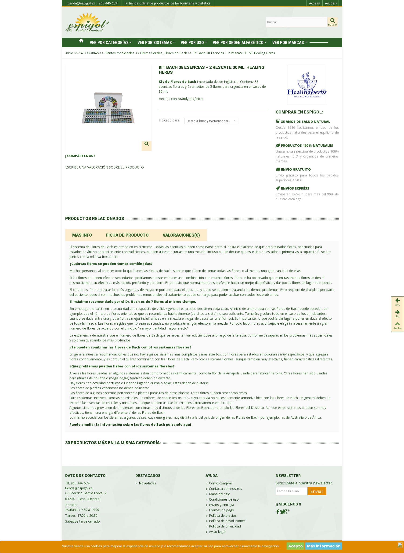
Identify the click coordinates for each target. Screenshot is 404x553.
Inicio (69, 53)
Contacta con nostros (224, 488)
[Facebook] (278, 511)
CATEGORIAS (89, 53)
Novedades (145, 483)
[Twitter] (282, 511)
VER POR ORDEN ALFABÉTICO (238, 42)
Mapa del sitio (218, 494)
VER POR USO (192, 42)
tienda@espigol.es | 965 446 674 (92, 3)
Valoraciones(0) (181, 235)
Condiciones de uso (222, 499)
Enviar (316, 491)
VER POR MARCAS (288, 42)
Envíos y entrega (220, 504)
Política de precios (221, 515)
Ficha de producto (127, 235)
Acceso (314, 3)
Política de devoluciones (225, 521)
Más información (324, 546)
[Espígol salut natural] (87, 22)
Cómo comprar (219, 483)
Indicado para (169, 120)
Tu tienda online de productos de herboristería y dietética (167, 3)
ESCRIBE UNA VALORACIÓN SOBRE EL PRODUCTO (104, 167)
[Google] (286, 511)
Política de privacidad (223, 526)
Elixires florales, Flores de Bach (163, 53)
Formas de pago (220, 510)
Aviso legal (215, 531)
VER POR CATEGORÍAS (109, 42)
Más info (82, 235)
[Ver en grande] (147, 146)
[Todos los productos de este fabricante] (307, 85)
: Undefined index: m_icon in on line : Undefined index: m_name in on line (319, 42)
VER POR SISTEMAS (154, 42)
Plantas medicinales (119, 53)
